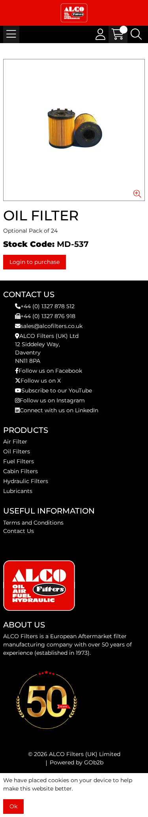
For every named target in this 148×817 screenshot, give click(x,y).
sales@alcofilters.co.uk (51, 326)
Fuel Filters (18, 461)
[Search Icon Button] (136, 34)
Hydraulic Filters (25, 481)
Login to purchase (34, 261)
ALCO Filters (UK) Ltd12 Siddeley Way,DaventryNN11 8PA (47, 348)
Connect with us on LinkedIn (59, 410)
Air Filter (15, 441)
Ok (13, 806)
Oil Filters (16, 451)
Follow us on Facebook (50, 370)
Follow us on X (41, 380)
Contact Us (18, 531)
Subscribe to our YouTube (56, 390)
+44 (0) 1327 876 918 (48, 316)
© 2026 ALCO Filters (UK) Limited (74, 754)
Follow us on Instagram (52, 400)
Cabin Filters (20, 471)
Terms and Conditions (33, 522)
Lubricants (17, 491)
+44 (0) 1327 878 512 (48, 306)
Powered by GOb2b (76, 762)
